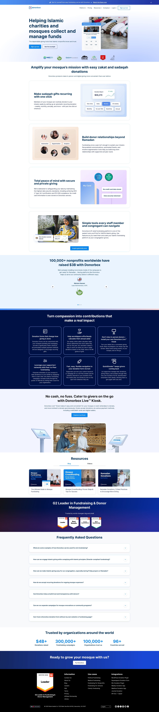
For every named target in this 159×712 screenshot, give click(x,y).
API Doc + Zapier (116, 693)
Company (106, 8)
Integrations (116, 674)
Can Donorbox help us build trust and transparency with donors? (56, 594)
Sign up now (124, 8)
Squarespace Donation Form (120, 680)
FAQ (65, 688)
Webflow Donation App (118, 688)
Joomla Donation (116, 691)
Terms (66, 691)
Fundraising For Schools (95, 686)
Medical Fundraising (94, 680)
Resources (97, 8)
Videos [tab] (89, 463)
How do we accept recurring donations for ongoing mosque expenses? (58, 582)
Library (66, 699)
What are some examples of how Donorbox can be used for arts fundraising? (60, 548)
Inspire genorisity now (79, 248)
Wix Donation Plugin (117, 683)
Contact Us (67, 678)
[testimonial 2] (79, 304)
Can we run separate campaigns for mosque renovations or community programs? (62, 605)
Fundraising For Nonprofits (96, 683)
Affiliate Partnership (70, 696)
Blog (65, 683)
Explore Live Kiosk (79, 415)
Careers (66, 686)
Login (113, 8)
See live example (50, 46)
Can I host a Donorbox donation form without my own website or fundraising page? (62, 617)
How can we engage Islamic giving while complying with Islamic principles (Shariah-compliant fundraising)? (71, 559)
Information (69, 674)
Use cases (92, 674)
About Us (67, 680)
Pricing (90, 8)
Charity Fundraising (94, 688)
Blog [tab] (69, 463)
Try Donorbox (79, 663)
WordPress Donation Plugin (120, 678)
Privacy (66, 693)
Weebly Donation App (118, 686)
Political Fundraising (94, 678)
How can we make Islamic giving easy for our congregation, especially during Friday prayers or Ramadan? (70, 571)
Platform (82, 8)
